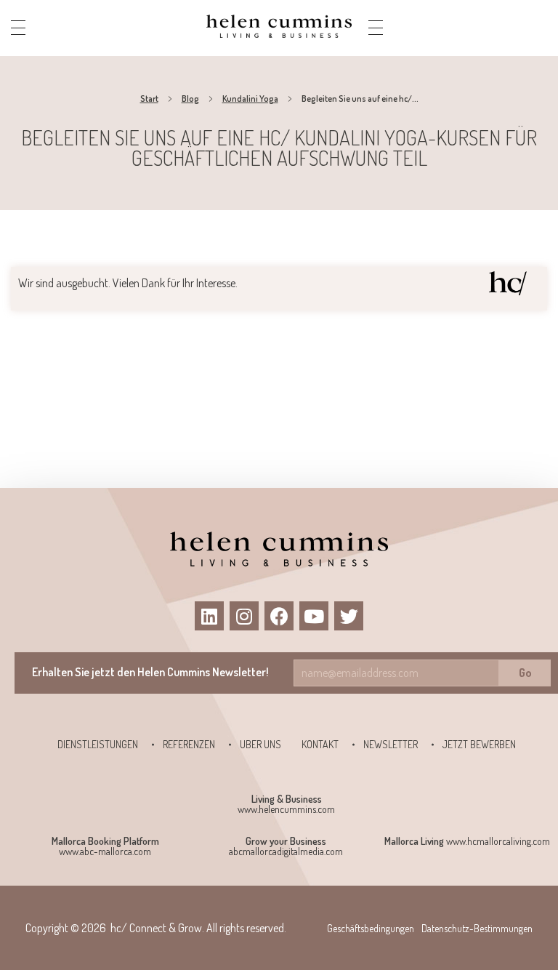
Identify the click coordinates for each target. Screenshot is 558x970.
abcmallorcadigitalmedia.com (286, 851)
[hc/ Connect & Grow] (279, 26)
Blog (190, 98)
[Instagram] (244, 615)
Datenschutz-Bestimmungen (477, 928)
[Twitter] (348, 615)
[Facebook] (279, 615)
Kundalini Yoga (250, 98)
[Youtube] (313, 615)
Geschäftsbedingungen (370, 928)
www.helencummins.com (286, 809)
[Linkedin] (209, 615)
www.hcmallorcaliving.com (498, 841)
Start (149, 98)
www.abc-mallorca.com (105, 851)
